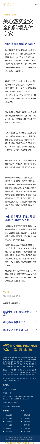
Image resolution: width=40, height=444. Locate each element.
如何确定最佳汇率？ (14, 322)
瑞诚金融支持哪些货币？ (17, 330)
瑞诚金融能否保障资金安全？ (17, 313)
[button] (20, 313)
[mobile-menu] (35, 4)
